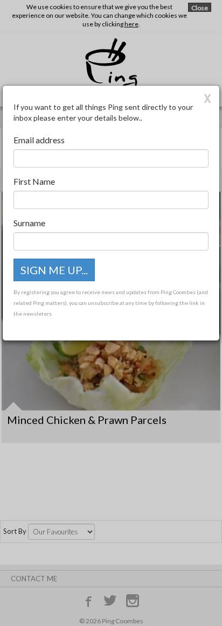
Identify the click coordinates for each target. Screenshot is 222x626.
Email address (39, 140)
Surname (29, 223)
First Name (34, 181)
